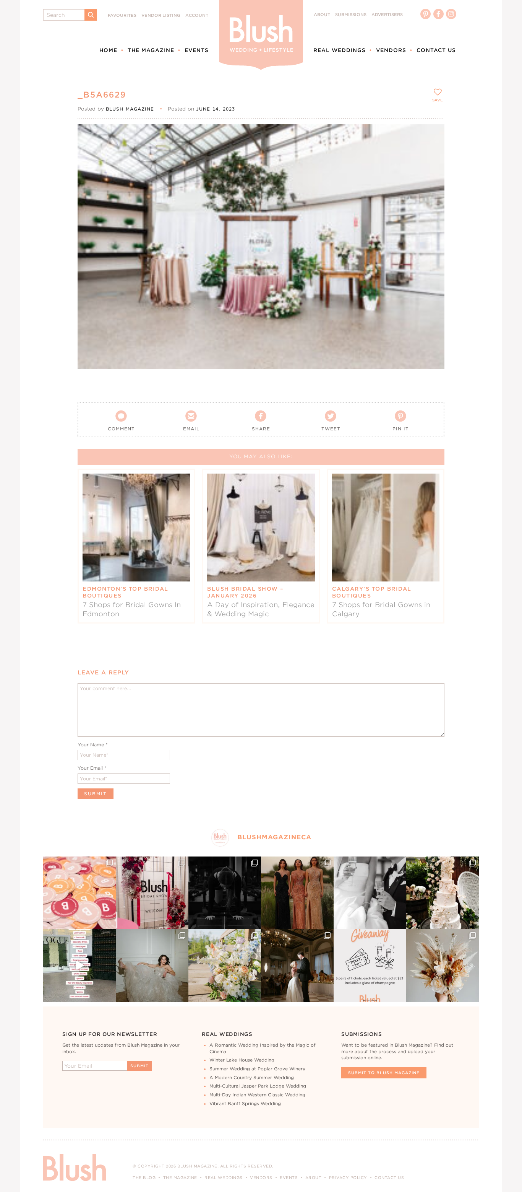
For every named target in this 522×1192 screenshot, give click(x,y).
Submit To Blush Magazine (384, 1072)
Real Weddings (339, 50)
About (322, 14)
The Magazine (151, 50)
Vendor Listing (160, 15)
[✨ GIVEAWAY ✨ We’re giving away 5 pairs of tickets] (370, 965)
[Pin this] (432, 153)
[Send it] (432, 171)
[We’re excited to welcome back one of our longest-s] (297, 965)
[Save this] (432, 136)
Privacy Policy (348, 1177)
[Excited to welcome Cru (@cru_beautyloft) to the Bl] (152, 965)
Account (196, 15)
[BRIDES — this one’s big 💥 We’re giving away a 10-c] (224, 893)
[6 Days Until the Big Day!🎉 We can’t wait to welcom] (79, 965)
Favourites (122, 15)
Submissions (350, 14)
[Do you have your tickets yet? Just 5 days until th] (370, 893)
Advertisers (387, 14)
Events (197, 50)
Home (108, 50)
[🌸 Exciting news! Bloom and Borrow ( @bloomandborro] (224, 965)
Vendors (391, 50)
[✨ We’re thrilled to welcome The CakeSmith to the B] (442, 893)
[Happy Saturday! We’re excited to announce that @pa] (442, 965)
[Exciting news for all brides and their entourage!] (297, 893)
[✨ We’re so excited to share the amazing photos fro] (152, 893)
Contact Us (436, 50)
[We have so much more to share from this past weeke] (79, 893)
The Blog (144, 1177)
